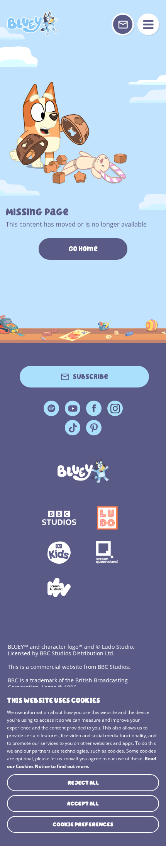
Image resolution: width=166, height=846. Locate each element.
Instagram (115, 408)
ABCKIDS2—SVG (59, 552)
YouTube (72, 408)
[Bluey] (83, 471)
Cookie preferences (83, 824)
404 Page (32, 23)
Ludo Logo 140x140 (107, 518)
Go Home (83, 249)
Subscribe (90, 376)
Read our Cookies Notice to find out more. (81, 762)
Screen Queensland (107, 552)
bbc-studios (59, 518)
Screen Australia (59, 587)
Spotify (51, 408)
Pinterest (94, 427)
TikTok (72, 427)
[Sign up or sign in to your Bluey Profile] (123, 24)
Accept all (83, 803)
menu (148, 24)
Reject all (83, 782)
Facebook (94, 408)
